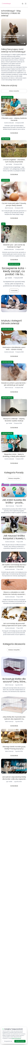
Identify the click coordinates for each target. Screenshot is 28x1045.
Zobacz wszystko (14, 91)
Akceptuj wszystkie (20, 1041)
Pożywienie (5, 180)
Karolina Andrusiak (9, 123)
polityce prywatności (16, 1038)
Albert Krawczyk (9, 208)
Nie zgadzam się (8, 1041)
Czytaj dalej (14, 290)
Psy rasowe (5, 139)
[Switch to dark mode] (22, 3)
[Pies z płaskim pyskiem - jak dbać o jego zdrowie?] (14, 32)
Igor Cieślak (6, 40)
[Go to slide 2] (23, 43)
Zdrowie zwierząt (7, 97)
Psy (5, 32)
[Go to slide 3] (24, 43)
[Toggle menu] (25, 3)
